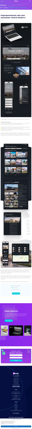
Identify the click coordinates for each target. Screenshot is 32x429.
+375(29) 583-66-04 (16, 378)
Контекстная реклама (16, 395)
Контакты (16, 409)
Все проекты (8, 320)
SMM (16, 394)
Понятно (16, 426)
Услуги (16, 405)
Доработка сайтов (16, 398)
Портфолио (6, 7)
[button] (30, 419)
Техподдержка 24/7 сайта (16, 399)
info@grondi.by (16, 379)
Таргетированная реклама (16, 393)
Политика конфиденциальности (16, 410)
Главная (1, 7)
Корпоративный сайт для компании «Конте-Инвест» (17, 7)
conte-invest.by (15, 289)
